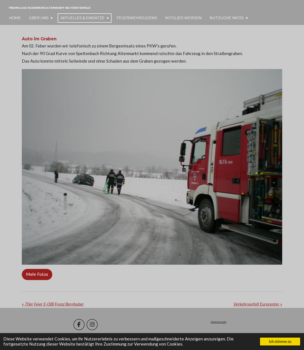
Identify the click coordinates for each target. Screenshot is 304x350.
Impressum (218, 322)
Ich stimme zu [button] (280, 341)
